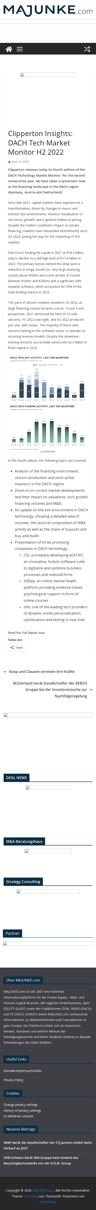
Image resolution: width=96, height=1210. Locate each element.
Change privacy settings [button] (21, 1104)
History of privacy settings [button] (22, 1110)
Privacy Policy (13, 1080)
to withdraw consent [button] (18, 1116)
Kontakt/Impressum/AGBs (23, 1071)
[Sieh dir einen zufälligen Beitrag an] (87, 49)
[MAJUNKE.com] (9, 49)
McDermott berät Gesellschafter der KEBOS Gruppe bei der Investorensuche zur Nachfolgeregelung (50, 690)
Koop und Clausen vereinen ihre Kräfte (42, 671)
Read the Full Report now (26, 632)
